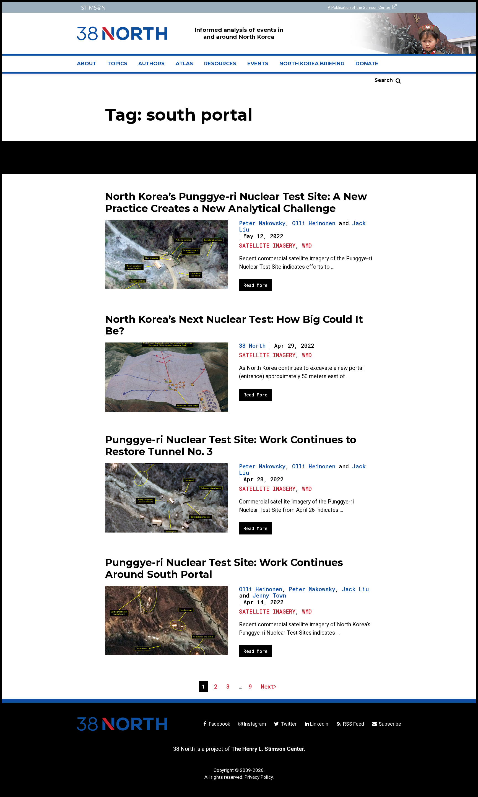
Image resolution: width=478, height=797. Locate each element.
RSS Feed (353, 724)
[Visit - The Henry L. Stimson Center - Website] (156, 8)
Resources (220, 64)
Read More (255, 285)
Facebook (219, 724)
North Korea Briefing (311, 64)
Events (257, 64)
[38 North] (122, 724)
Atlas (184, 64)
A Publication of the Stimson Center (359, 7)
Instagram (255, 724)
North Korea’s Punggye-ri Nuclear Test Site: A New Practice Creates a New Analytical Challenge (236, 202)
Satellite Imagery (267, 245)
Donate (366, 64)
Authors (151, 64)
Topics (117, 64)
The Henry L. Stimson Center (267, 749)
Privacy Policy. (259, 777)
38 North (252, 345)
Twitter (288, 724)
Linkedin (319, 724)
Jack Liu (355, 589)
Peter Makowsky (262, 223)
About (89, 65)
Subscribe (389, 724)
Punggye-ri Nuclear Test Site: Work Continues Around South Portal (224, 568)
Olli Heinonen (313, 223)
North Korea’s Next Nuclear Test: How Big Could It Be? (234, 325)
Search (384, 80)
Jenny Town (269, 595)
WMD (307, 245)
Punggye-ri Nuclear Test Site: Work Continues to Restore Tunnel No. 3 (230, 445)
